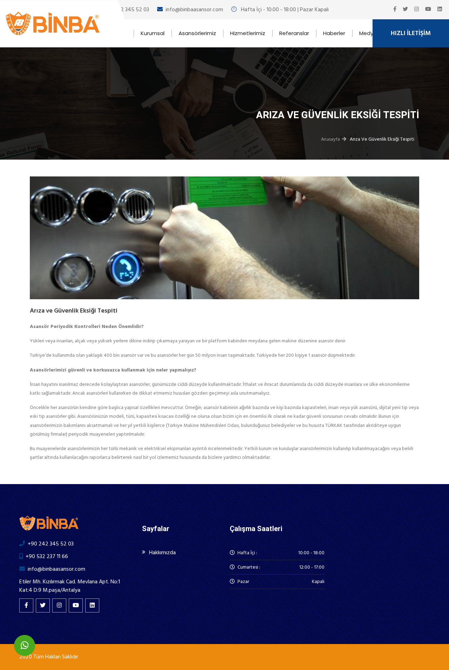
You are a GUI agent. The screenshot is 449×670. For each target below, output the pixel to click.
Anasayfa (330, 139)
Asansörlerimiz (197, 33)
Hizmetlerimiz (247, 33)
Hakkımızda (162, 552)
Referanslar (294, 33)
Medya (368, 33)
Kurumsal (153, 33)
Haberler (334, 33)
